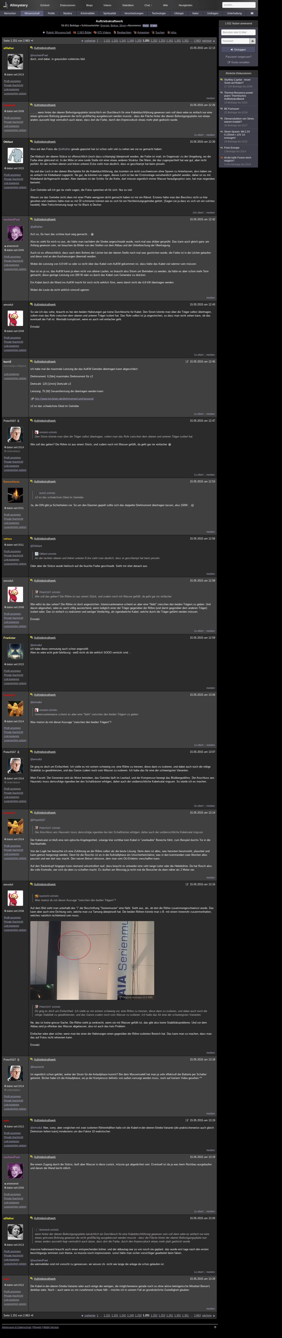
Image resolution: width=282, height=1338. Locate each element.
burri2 (7, 361)
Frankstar (9, 637)
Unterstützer (13, 451)
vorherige (89, 40)
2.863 (197, 40)
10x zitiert (198, 212)
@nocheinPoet (39, 55)
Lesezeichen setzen (15, 93)
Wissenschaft (32, 13)
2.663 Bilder (84, 32)
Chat (148, 5)
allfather (9, 48)
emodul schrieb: (48, 432)
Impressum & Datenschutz (16, 1327)
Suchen (159, 32)
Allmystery (19, 5)
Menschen (10, 13)
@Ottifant (36, 546)
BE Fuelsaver (236, 110)
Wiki (165, 5)
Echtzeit (44, 5)
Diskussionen (67, 5)
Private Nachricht (13, 85)
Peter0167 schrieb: (50, 592)
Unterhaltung (234, 13)
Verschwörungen (133, 13)
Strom (122, 25)
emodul (8, 304)
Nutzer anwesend (238, 23)
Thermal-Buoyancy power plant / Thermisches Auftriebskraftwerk (238, 97)
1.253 (162, 40)
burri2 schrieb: (47, 493)
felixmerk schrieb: (49, 1229)
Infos (174, 32)
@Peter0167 (37, 820)
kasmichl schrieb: (49, 896)
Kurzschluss (11, 481)
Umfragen (212, 13)
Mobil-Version (51, 1327)
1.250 (138, 40)
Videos (107, 5)
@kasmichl (37, 1066)
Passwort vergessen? (238, 56)
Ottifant (8, 141)
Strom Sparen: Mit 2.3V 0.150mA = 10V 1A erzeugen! (237, 136)
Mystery (67, 13)
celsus (8, 538)
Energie (105, 25)
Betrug (114, 25)
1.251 (146, 40)
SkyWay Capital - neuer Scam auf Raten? (238, 83)
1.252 (154, 40)
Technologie (159, 13)
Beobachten (124, 32)
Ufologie (179, 13)
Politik (51, 13)
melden (210, 98)
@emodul (36, 645)
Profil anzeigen (12, 81)
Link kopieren (11, 89)
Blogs (89, 5)
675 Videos (104, 32)
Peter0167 (10, 420)
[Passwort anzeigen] (252, 43)
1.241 (122, 40)
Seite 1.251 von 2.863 (17, 40)
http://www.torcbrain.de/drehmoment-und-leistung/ (64, 398)
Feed (145, 26)
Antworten (143, 32)
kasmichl (9, 695)
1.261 (169, 40)
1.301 (177, 40)
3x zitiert (198, 805)
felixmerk (9, 105)
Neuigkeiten (185, 5)
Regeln (37, 1327)
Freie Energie (235, 149)
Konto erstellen (240, 62)
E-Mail (153, 26)
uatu (6, 1120)
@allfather (64, 149)
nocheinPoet (12, 219)
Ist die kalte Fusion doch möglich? (237, 161)
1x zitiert (198, 135)
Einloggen (240, 49)
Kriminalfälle (88, 13)
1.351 (185, 40)
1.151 (107, 40)
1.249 (130, 40)
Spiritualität (109, 13)
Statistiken (128, 5)
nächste (207, 40)
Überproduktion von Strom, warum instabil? (239, 122)
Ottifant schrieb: (48, 553)
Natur (195, 13)
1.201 (114, 40)
